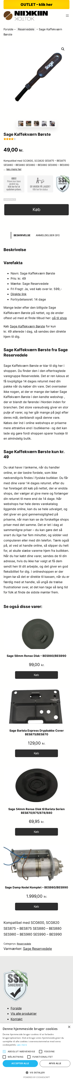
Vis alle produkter (24, 1013)
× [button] (69, 1027)
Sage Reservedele (37, 949)
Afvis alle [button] (55, 1063)
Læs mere (22, 1044)
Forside (8, 29)
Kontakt (17, 1019)
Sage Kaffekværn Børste (27, 326)
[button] (63, 49)
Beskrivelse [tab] (22, 235)
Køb (36, 209)
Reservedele (26, 29)
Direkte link (18, 294)
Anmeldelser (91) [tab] (48, 235)
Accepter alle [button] (20, 1063)
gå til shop (59, 318)
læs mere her (13, 169)
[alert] (36, 1052)
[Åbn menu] (67, 15)
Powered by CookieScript (36, 1077)
